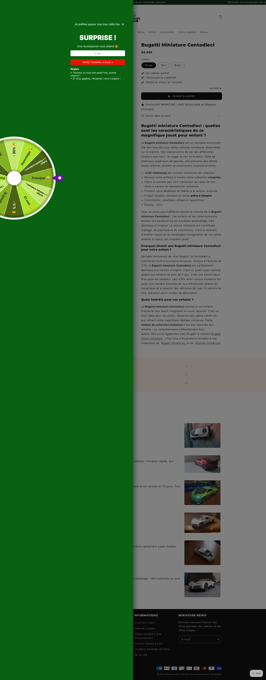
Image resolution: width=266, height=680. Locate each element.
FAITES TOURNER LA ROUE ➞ (98, 62)
